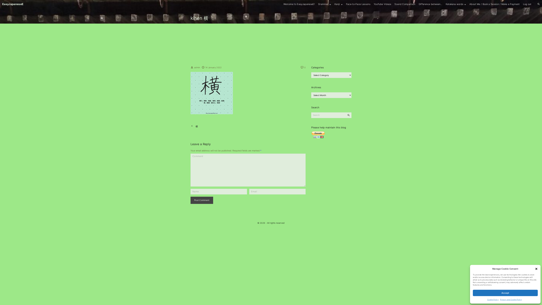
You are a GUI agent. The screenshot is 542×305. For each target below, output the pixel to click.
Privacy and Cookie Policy (511, 300)
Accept (505, 293)
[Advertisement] (271, 45)
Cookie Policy (493, 300)
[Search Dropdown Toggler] (538, 4)
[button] (536, 268)
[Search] (348, 115)
